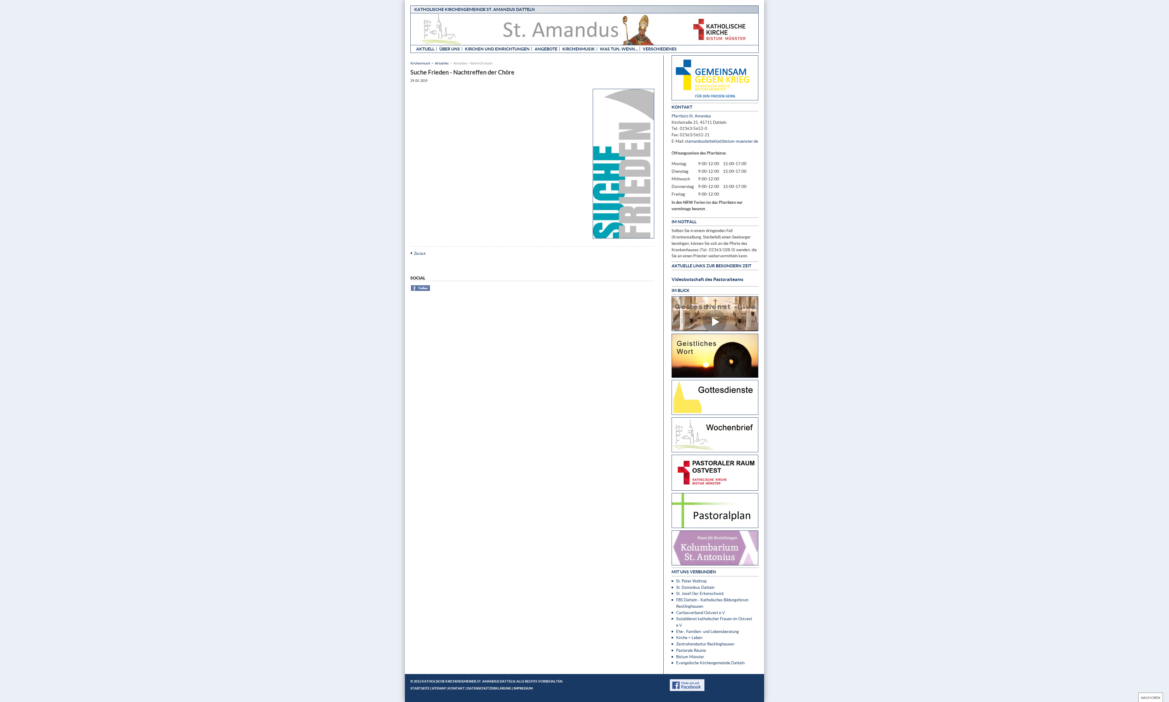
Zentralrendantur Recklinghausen (705, 643)
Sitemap (439, 688)
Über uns (449, 48)
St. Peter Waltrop (691, 581)
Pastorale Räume (691, 650)
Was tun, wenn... (619, 48)
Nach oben (1150, 698)
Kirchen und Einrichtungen (497, 48)
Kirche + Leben (689, 637)
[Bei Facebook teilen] (420, 289)
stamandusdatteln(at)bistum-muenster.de (721, 141)
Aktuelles (442, 63)
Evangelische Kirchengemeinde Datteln (710, 662)
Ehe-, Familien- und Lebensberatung (707, 631)
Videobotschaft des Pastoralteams (707, 279)
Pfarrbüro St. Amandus (691, 115)
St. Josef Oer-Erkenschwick (700, 593)
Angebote (546, 48)
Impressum (523, 688)
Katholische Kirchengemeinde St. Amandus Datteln (474, 9)
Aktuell (425, 48)
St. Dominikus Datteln (695, 587)
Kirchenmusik (578, 48)
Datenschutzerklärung (489, 688)
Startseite (420, 688)
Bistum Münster (690, 656)
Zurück (420, 253)
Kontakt (456, 688)
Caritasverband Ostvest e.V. (701, 612)
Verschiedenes (660, 48)
